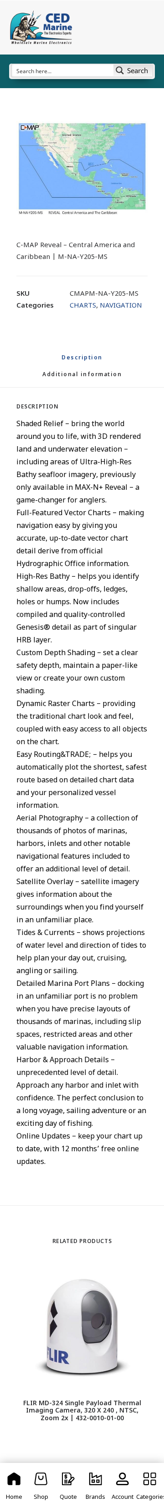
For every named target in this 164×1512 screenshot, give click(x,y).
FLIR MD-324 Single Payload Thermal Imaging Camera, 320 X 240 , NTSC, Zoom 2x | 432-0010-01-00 (82, 1411)
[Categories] (150, 1487)
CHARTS (83, 306)
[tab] (82, 378)
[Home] (14, 1487)
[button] (82, 168)
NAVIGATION (121, 306)
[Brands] (95, 1487)
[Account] (123, 1487)
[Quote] (68, 1487)
